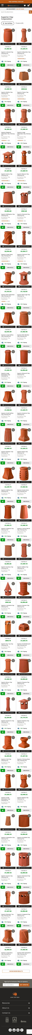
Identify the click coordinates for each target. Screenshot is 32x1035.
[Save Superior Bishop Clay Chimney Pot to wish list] (29, 775)
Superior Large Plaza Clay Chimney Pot (6, 953)
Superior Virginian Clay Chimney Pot (7, 529)
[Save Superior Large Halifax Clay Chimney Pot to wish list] (13, 313)
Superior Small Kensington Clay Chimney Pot (5, 799)
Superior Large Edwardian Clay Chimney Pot (24, 134)
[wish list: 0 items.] (25, 5)
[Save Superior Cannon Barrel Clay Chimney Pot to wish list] (29, 506)
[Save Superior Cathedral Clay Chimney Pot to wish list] (13, 583)
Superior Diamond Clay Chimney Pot (23, 215)
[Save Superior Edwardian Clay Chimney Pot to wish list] (29, 30)
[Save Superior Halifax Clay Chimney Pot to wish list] (13, 468)
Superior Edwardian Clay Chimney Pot (24, 52)
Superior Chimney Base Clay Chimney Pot (23, 759)
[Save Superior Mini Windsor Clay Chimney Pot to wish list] (29, 313)
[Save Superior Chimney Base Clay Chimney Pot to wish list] (29, 737)
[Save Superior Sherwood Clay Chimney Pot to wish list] (29, 854)
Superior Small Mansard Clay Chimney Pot (23, 644)
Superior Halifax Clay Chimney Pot (7, 490)
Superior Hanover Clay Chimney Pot (23, 606)
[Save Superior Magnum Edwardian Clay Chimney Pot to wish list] (13, 110)
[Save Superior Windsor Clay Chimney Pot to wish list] (13, 429)
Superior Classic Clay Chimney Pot (22, 93)
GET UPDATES (24, 985)
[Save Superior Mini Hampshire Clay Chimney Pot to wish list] (29, 931)
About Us (5, 1008)
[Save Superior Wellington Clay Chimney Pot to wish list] (13, 192)
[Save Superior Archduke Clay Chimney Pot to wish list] (29, 815)
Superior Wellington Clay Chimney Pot (8, 215)
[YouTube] (14, 1030)
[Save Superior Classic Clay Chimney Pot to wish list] (29, 70)
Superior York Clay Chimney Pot (6, 759)
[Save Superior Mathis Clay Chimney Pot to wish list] (13, 70)
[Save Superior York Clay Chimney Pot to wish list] (13, 737)
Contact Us (6, 1013)
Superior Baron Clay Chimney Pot (6, 683)
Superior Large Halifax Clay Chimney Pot (7, 335)
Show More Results (16, 971)
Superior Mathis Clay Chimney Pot (7, 93)
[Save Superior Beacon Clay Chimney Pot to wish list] (29, 152)
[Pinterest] (18, 1030)
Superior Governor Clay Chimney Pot (23, 414)
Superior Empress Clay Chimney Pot (23, 683)
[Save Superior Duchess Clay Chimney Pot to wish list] (13, 545)
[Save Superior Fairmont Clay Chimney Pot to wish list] (29, 232)
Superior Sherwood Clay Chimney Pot (23, 876)
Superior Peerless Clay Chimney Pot (23, 721)
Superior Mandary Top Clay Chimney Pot (7, 915)
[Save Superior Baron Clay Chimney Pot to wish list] (13, 660)
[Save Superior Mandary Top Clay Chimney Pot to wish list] (13, 892)
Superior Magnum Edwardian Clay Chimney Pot (8, 134)
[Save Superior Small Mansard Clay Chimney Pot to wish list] (29, 622)
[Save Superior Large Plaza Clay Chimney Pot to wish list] (13, 931)
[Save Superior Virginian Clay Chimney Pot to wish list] (13, 506)
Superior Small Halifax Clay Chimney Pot (7, 414)
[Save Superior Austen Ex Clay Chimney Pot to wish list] (13, 699)
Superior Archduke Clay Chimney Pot (23, 838)
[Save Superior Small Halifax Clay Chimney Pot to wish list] (13, 391)
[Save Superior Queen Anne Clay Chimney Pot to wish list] (29, 468)
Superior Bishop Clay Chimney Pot (22, 798)
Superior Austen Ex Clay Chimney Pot (7, 721)
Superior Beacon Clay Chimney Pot (23, 174)
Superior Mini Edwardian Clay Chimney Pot (8, 295)
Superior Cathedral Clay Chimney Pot (7, 606)
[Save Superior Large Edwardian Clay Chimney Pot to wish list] (29, 110)
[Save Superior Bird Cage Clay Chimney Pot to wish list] (29, 273)
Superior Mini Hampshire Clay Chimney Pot (24, 953)
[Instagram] (10, 1030)
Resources (6, 1003)
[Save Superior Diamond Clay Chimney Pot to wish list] (29, 192)
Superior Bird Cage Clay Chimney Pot (23, 295)
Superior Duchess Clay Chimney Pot (7, 567)
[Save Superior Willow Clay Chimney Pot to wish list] (29, 545)
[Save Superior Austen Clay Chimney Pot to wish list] (13, 854)
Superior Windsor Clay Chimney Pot (7, 452)
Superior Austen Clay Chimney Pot (7, 876)
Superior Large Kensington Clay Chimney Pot (5, 375)
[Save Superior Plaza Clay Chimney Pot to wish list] (29, 429)
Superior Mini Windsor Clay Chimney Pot (23, 335)
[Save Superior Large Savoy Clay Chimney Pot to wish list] (13, 232)
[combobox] (16, 11)
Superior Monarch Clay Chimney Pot (23, 374)
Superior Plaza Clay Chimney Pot (22, 452)
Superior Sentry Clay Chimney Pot (6, 174)
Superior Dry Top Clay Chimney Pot (7, 644)
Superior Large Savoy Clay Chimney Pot (7, 255)
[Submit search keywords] (30, 11)
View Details (10, 65)
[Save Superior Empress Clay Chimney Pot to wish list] (29, 660)
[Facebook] (21, 1030)
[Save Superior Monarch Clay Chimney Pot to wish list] (29, 351)
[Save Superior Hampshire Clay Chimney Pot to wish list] (13, 815)
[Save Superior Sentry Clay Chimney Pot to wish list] (13, 152)
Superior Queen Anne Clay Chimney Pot (23, 490)
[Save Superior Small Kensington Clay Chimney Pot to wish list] (13, 775)
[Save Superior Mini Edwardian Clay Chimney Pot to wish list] (13, 273)
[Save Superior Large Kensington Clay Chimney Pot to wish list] (13, 351)
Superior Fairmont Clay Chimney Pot (23, 255)
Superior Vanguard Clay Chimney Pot (23, 915)
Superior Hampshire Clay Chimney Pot (8, 838)
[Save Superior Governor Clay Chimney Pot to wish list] (29, 391)
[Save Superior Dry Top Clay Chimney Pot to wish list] (13, 622)
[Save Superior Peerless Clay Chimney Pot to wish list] (29, 699)
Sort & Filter (8, 23)
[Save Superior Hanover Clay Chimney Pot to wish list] (29, 583)
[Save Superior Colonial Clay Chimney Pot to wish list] (13, 30)
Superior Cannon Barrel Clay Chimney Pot (23, 529)
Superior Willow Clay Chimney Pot (22, 567)
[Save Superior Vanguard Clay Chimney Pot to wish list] (29, 892)
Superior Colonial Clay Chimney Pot (7, 52)
